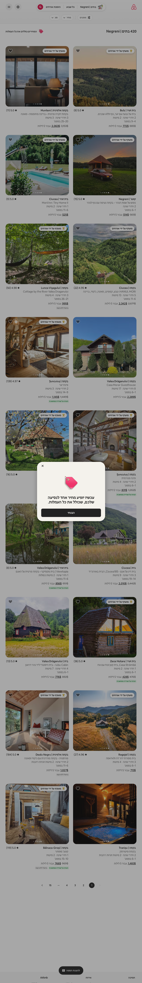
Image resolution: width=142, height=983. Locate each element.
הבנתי (71, 513)
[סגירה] (42, 465)
